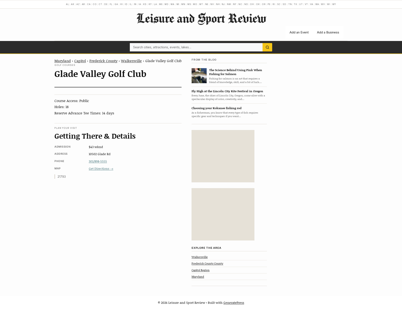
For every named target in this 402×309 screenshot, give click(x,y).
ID (126, 4)
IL (131, 4)
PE (269, 4)
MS (189, 4)
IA (140, 4)
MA (172, 4)
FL (111, 4)
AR (83, 4)
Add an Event (299, 32)
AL (67, 4)
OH (252, 4)
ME (161, 4)
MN (183, 4)
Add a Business (328, 32)
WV (323, 4)
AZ (78, 4)
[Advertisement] (223, 156)
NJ (223, 4)
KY (150, 4)
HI (121, 4)
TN (290, 4)
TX (295, 4)
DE (106, 4)
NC (240, 4)
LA (155, 4)
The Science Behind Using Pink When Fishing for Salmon (235, 72)
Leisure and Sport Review (201, 18)
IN (135, 4)
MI (178, 4)
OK (258, 4)
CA (89, 4)
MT (201, 4)
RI (274, 4)
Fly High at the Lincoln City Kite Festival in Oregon (227, 91)
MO (195, 4)
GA (116, 4)
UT (301, 4)
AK (72, 4)
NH (218, 4)
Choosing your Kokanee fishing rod (216, 108)
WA (317, 4)
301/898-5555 (98, 161)
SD (284, 4)
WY (334, 4)
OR (264, 4)
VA (311, 4)
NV (212, 4)
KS (145, 4)
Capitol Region (201, 270)
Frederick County (103, 60)
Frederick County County (207, 263)
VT (306, 4)
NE (207, 4)
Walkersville (131, 60)
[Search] (267, 47)
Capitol (80, 60)
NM (229, 4)
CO (95, 4)
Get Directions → (101, 168)
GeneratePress (233, 302)
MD (167, 4)
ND (246, 4)
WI (328, 4)
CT (100, 4)
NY (235, 4)
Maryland (62, 60)
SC (279, 4)
